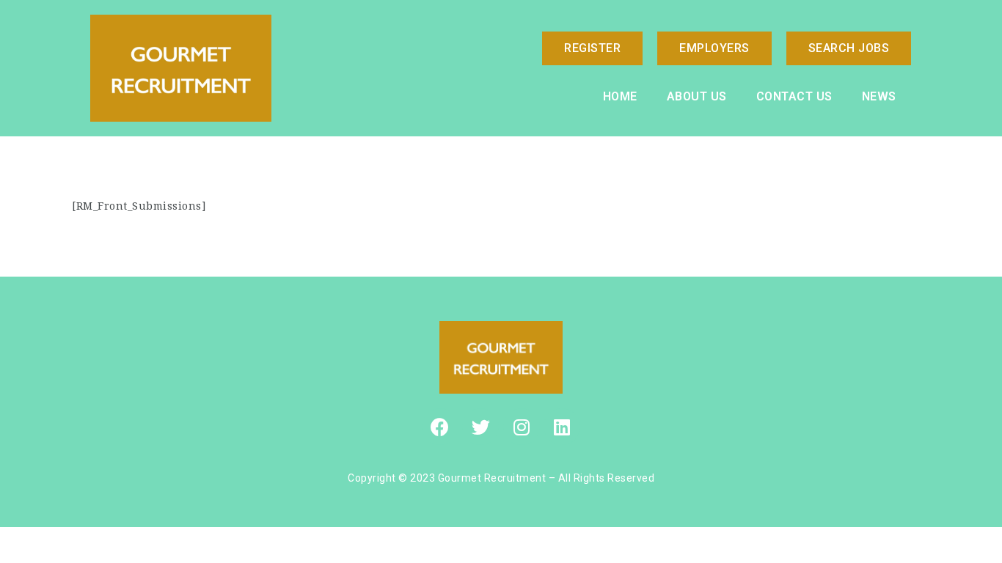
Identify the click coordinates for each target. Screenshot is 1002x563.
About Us (697, 96)
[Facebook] (440, 426)
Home (620, 96)
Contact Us (794, 96)
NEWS (879, 96)
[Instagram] (521, 426)
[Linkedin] (562, 426)
